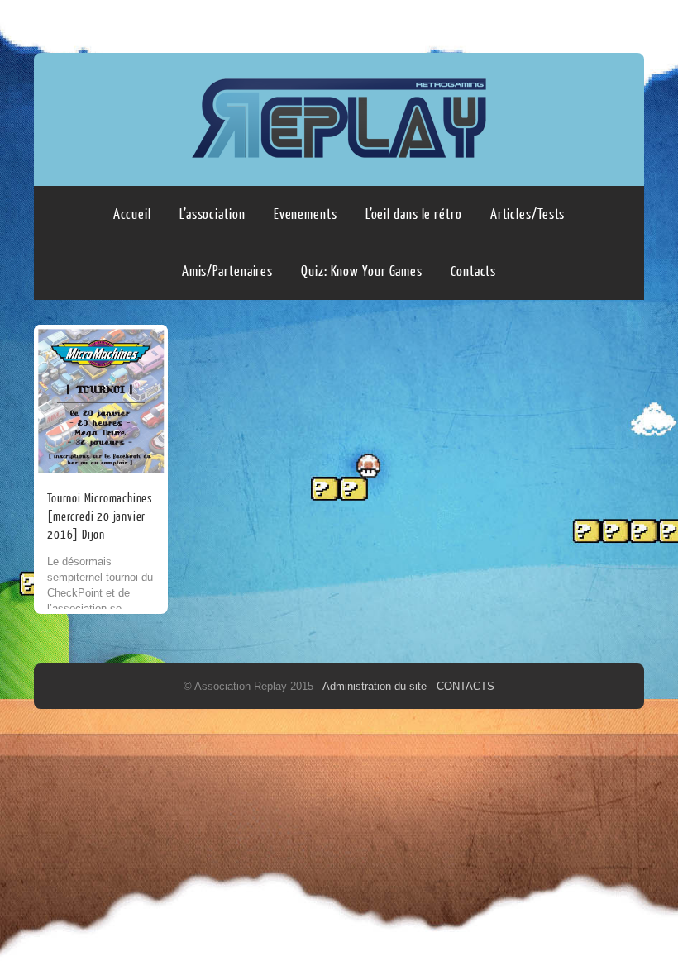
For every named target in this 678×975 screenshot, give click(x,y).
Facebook (597, 22)
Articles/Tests (528, 214)
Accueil (132, 214)
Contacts (473, 271)
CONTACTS (465, 686)
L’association (212, 214)
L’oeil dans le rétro (413, 214)
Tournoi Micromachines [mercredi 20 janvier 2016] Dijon (100, 517)
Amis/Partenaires (227, 271)
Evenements (305, 214)
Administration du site (376, 686)
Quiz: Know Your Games (362, 271)
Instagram (628, 22)
